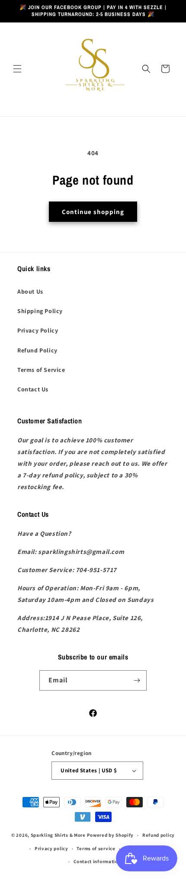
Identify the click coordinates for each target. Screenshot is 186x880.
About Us (30, 291)
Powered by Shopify (110, 835)
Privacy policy (51, 848)
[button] (17, 68)
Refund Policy (37, 350)
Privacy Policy (37, 330)
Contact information (97, 861)
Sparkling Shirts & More (58, 835)
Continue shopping (93, 212)
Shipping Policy (40, 311)
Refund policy (158, 835)
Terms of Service (41, 370)
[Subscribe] (136, 680)
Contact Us (32, 389)
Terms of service (96, 848)
